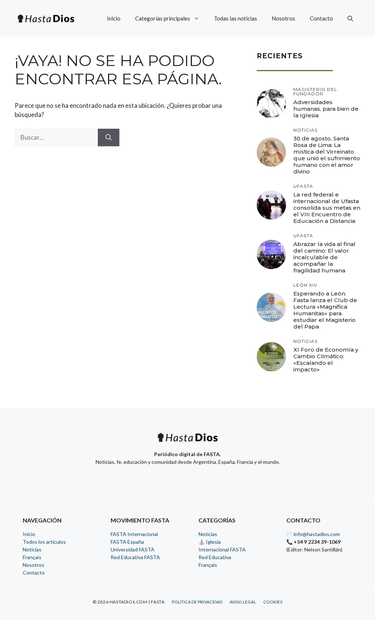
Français (32, 557)
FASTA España (127, 542)
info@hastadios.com (317, 534)
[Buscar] (108, 137)
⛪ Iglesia (209, 542)
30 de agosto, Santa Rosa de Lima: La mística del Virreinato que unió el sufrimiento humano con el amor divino (326, 155)
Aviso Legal (243, 602)
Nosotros (283, 18)
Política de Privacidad (197, 602)
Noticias (32, 549)
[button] (350, 18)
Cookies (272, 602)
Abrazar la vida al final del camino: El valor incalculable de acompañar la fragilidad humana (324, 257)
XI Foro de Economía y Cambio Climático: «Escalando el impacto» (325, 359)
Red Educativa (214, 557)
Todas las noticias (235, 18)
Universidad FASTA (133, 549)
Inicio (113, 18)
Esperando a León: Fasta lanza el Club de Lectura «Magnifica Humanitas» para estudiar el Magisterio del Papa (325, 310)
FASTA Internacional (134, 534)
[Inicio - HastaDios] (187, 442)
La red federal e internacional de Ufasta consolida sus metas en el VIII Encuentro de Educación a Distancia (326, 207)
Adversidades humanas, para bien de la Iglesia (326, 109)
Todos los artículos (44, 542)
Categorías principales (162, 18)
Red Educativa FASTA (135, 557)
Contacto (321, 18)
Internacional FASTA (222, 549)
